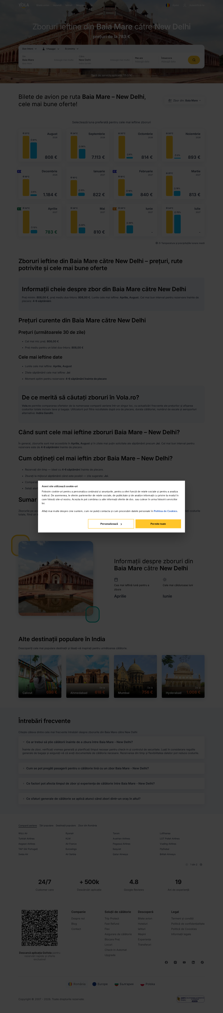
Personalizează (109, 523)
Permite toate (158, 523)
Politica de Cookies (165, 511)
